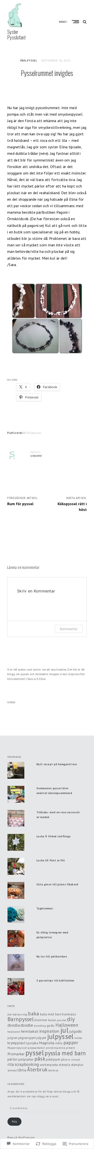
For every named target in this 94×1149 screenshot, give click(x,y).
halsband (13, 1031)
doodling (40, 1025)
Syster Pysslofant (16, 34)
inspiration (49, 1031)
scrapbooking (27, 1064)
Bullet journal (57, 1020)
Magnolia (46, 1042)
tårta (21, 1070)
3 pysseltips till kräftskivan (55, 980)
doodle (26, 1025)
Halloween (66, 1025)
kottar (78, 1038)
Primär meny (76, 21)
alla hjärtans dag (17, 1014)
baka (33, 1013)
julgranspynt (27, 1038)
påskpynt (53, 1059)
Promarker (16, 1053)
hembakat (29, 1031)
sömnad (12, 1070)
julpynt (41, 1038)
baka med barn (50, 1014)
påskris (65, 1059)
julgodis (75, 1031)
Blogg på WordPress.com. (21, 1137)
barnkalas (69, 1014)
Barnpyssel (20, 1019)
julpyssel (60, 1036)
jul (64, 1030)
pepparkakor (36, 1048)
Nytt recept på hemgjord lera (56, 764)
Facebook (11, 702)
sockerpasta (49, 1064)
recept (75, 1059)
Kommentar (69, 629)
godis (51, 1025)
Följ (14, 1121)
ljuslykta (32, 1043)
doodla (13, 1025)
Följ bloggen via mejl (16, 1084)
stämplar (77, 1065)
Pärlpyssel (28, 60)
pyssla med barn (65, 1053)
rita (10, 1064)
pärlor (12, 1059)
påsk (39, 1058)
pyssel (35, 1052)
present (70, 1048)
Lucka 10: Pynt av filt (50, 860)
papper (70, 1042)
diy (71, 1019)
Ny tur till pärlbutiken (51, 956)
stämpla (64, 1065)
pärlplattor (26, 1059)
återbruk (53, 1070)
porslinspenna (55, 1048)
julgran (12, 1038)
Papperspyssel (17, 1048)
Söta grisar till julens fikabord (57, 884)
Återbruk (37, 1069)
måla (58, 1043)
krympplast (16, 1043)
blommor (40, 1020)
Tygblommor (44, 908)
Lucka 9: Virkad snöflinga (53, 836)
